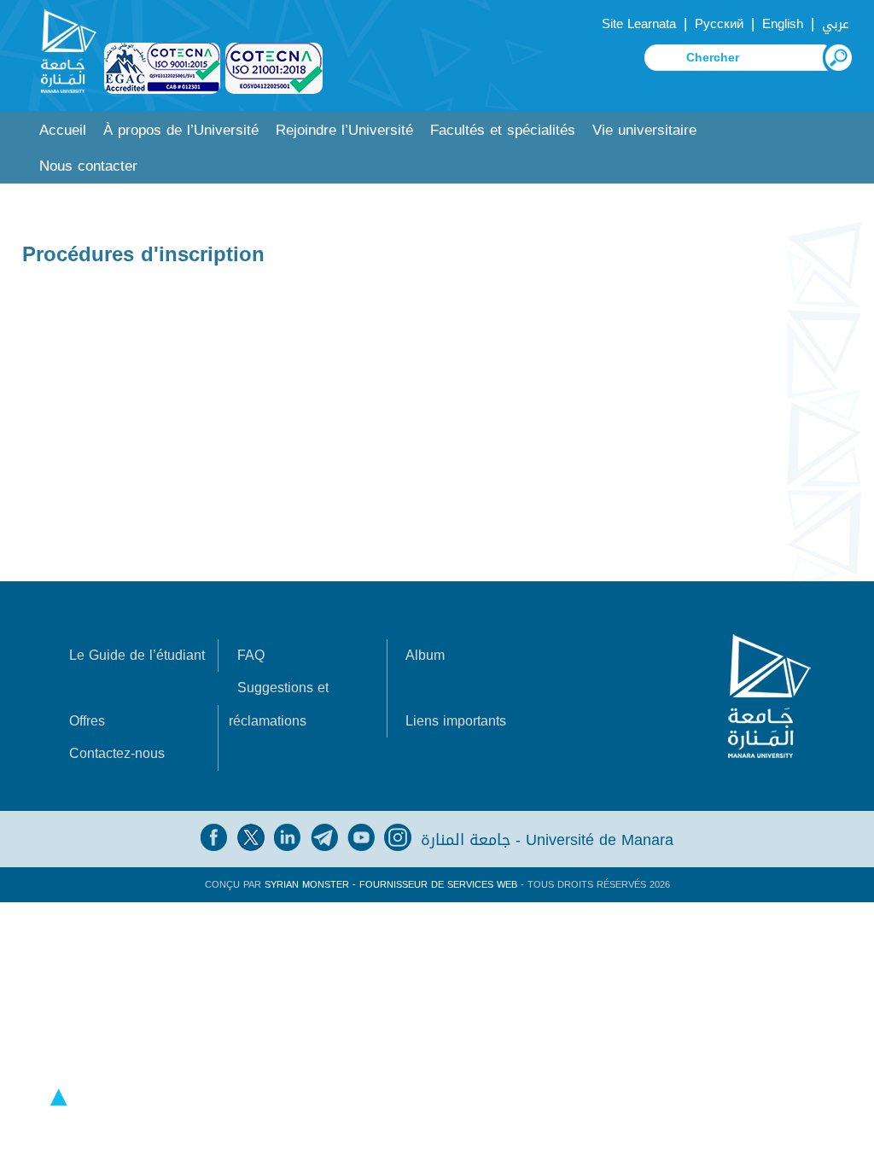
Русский (719, 24)
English (782, 24)
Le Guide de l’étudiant (137, 655)
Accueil (62, 130)
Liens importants (455, 721)
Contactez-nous (117, 753)
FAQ (251, 655)
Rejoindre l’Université (344, 130)
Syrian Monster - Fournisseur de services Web (391, 885)
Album (425, 655)
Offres (87, 721)
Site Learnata (639, 24)
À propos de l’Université (181, 130)
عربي (835, 24)
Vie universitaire (644, 130)
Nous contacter (88, 166)
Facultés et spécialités (502, 130)
